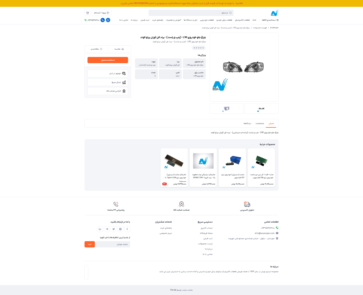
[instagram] (120, 229)
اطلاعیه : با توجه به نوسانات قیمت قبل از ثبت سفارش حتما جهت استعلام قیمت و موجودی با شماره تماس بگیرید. (181, 3)
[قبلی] (278, 168)
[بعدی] (84, 168)
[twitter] (113, 229)
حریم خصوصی (166, 233)
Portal (173, 290)
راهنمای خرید (166, 228)
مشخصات (260, 123)
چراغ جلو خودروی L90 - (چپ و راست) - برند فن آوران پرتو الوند (226, 28)
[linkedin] (100, 229)
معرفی (271, 123)
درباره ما (209, 249)
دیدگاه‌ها (247, 123)
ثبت (89, 244)
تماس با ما (208, 254)
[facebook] (127, 229)
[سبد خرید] (88, 13)
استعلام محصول (108, 60)
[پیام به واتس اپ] (108, 20)
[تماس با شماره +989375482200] (103, 20)
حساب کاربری (207, 228)
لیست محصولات (205, 243)
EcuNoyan (274, 28)
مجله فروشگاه (206, 233)
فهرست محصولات (260, 28)
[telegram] (107, 229)
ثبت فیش (208, 238)
